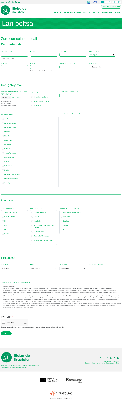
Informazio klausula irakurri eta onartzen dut (17, 282)
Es (106, 2)
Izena (32, 51)
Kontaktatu (107, 361)
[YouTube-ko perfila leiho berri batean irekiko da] (19, 2)
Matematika (8, 166)
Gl (119, 2)
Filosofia (7, 136)
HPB (5, 225)
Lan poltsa (116, 361)
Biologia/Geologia (10, 123)
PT (64, 229)
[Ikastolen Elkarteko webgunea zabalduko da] (61, 393)
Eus (102, 2)
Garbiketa (66, 221)
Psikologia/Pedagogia (11, 178)
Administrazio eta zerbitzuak (72, 212)
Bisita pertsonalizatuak (111, 6)
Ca (116, 2)
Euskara (7, 131)
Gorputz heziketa (9, 217)
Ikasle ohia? (93, 63)
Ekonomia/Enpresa (10, 127)
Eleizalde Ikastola (14, 6)
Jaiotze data (94, 51)
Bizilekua (4, 63)
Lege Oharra (101, 363)
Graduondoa (38, 105)
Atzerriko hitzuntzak (10, 212)
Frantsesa (7, 144)
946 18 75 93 (6, 368)
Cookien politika (90, 363)
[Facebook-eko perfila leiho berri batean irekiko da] (16, 2)
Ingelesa (7, 161)
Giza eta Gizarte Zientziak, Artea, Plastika (44, 226)
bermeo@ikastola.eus (20, 368)
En (109, 2)
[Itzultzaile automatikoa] (89, 3)
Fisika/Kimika (8, 140)
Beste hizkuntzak (96, 265)
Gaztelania (7, 149)
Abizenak (63, 51)
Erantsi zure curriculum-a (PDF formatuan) (14, 93)
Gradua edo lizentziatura (41, 101)
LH (5, 229)
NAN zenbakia (6, 51)
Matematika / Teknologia (41, 236)
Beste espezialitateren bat (72, 114)
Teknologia (7, 183)
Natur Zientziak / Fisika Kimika (43, 240)
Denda (117, 12)
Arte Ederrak (8, 119)
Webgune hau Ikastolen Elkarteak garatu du (61, 399)
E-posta (33, 63)
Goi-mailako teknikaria (41, 97)
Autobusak (66, 217)
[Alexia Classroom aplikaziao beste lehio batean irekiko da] (5, 2)
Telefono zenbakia (67, 63)
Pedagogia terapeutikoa (12, 174)
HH (5, 221)
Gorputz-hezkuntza (10, 157)
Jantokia (65, 225)
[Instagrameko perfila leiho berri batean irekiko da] (12, 2)
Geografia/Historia (10, 153)
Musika (6, 170)
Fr (113, 2)
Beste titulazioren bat (68, 92)
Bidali (5, 333)
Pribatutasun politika (112, 363)
